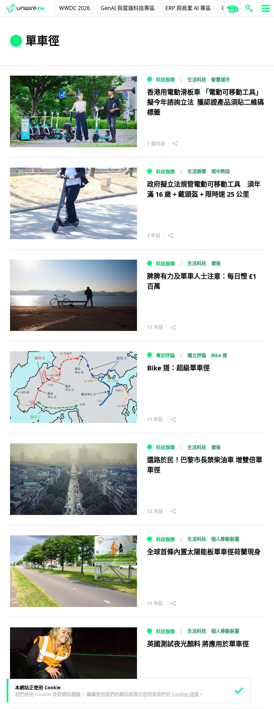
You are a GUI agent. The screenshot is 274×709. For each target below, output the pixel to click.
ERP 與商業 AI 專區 (188, 8)
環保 (216, 263)
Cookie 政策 (185, 694)
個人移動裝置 (225, 539)
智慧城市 (220, 79)
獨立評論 (196, 355)
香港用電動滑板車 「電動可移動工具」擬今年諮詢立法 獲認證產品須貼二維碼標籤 (205, 102)
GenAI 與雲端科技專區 (128, 8)
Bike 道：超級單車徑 (178, 367)
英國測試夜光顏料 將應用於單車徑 (198, 643)
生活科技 (196, 79)
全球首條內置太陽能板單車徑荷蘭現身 (204, 551)
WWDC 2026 (74, 8)
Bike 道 (219, 355)
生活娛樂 (196, 171)
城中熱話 (220, 171)
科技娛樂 (165, 79)
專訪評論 (165, 355)
